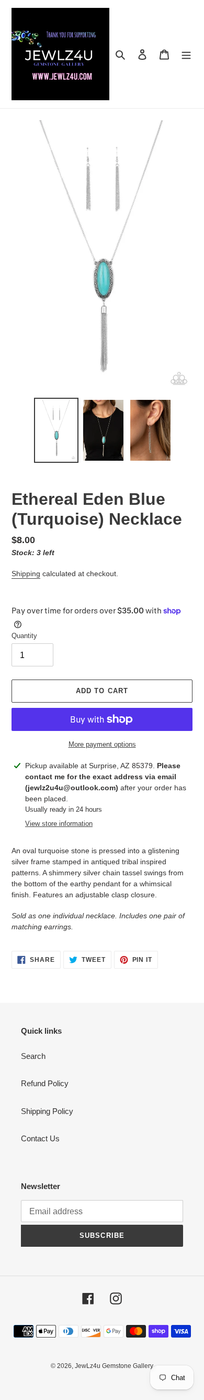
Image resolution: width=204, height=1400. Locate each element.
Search (33, 1056)
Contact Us (40, 1138)
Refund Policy (45, 1083)
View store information (59, 824)
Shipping (26, 573)
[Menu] (186, 54)
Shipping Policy (47, 1111)
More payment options (102, 744)
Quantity (24, 636)
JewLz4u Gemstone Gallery (114, 1366)
